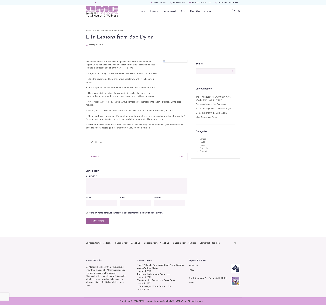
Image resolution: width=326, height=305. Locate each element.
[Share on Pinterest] (96, 142)
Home (142, 11)
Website (157, 198)
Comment (91, 176)
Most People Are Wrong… (207, 117)
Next (181, 156)
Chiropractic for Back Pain (127, 243)
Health (202, 142)
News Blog (195, 11)
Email (122, 198)
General (203, 139)
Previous (95, 157)
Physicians (154, 11)
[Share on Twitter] (92, 142)
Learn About (170, 11)
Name (88, 198)
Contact (208, 11)
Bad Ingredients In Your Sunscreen (211, 104)
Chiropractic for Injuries (184, 243)
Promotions (205, 151)
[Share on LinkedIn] (100, 142)
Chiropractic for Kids (210, 243)
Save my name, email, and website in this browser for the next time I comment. (126, 213)
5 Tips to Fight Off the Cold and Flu (211, 113)
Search (199, 63)
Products (204, 148)
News (202, 145)
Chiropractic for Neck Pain (156, 243)
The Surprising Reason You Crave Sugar (213, 108)
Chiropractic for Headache (98, 243)
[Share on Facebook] (87, 142)
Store (184, 11)
